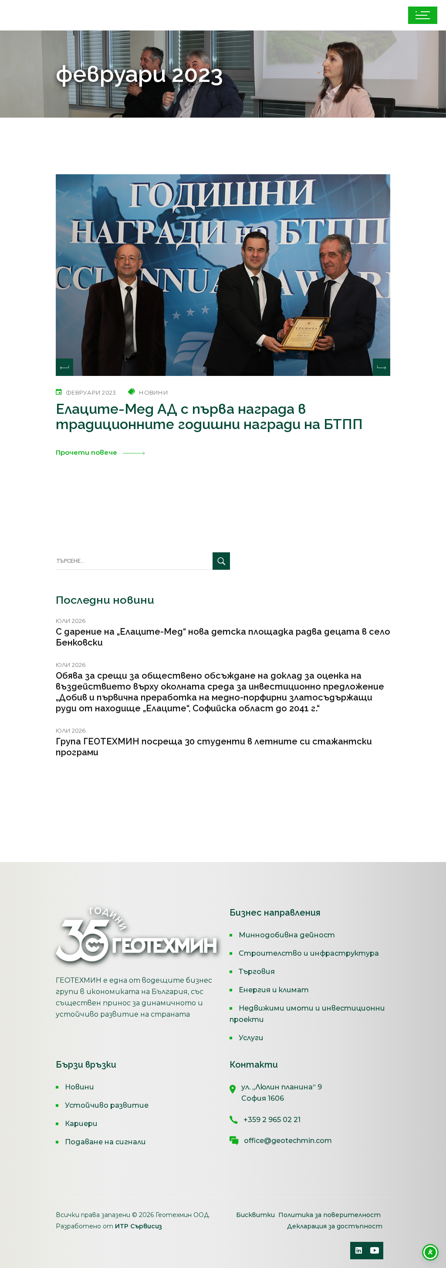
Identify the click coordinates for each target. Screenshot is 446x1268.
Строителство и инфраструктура (309, 953)
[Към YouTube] (374, 1250)
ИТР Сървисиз (138, 1226)
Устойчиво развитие (107, 1105)
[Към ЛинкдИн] (359, 1250)
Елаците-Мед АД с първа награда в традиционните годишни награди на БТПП (209, 416)
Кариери (81, 1123)
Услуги (251, 1038)
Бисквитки (256, 1215)
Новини (79, 1087)
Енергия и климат (274, 990)
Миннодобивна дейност (287, 935)
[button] (381, 367)
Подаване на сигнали (105, 1142)
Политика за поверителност (329, 1215)
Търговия (257, 971)
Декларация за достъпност (334, 1226)
